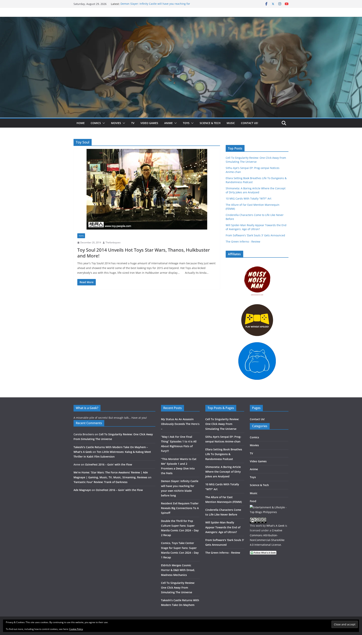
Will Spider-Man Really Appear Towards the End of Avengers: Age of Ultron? (222, 527)
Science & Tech (210, 123)
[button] (103, 123)
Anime (168, 123)
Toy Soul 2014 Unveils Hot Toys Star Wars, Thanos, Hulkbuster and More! (143, 253)
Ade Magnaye (82, 490)
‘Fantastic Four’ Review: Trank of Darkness (100, 482)
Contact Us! (249, 123)
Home (81, 123)
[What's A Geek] (181, 19)
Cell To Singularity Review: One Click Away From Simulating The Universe (178, 587)
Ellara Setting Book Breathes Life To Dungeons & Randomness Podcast (223, 454)
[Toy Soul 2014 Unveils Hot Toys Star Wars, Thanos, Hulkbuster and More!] (147, 189)
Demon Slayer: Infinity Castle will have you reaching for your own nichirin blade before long (155, 5)
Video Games (149, 123)
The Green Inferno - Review (243, 241)
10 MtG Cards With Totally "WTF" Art (248, 198)
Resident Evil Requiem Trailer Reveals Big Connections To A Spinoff (180, 508)
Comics (96, 123)
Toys (186, 123)
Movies (116, 123)
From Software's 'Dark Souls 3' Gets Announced (255, 235)
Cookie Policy (76, 629)
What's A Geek (275, 525)
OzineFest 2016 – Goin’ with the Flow (108, 464)
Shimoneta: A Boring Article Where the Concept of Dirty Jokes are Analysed (223, 471)
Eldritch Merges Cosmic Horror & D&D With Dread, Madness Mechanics (178, 569)
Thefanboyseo (113, 242)
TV (132, 123)
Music (231, 123)
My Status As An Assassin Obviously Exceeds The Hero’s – (180, 423)
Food (253, 501)
